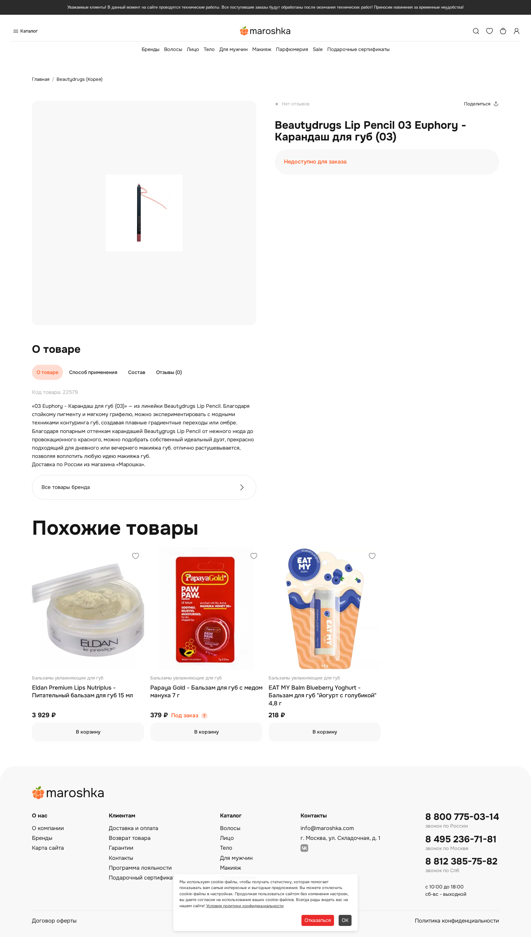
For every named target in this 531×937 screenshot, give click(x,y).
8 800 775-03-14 (462, 817)
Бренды (150, 49)
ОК (345, 920)
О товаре (47, 372)
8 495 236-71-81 (461, 839)
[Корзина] (503, 31)
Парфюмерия (292, 49)
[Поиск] (476, 31)
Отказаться (318, 920)
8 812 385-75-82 (461, 861)
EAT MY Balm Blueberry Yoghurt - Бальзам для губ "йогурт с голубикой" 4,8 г (322, 695)
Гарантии (121, 847)
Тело (209, 49)
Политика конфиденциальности (457, 920)
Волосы (173, 49)
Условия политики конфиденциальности (245, 905)
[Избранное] (489, 31)
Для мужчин (233, 49)
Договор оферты (54, 920)
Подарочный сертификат (142, 877)
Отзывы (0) (169, 372)
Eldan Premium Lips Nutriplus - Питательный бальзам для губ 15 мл (82, 691)
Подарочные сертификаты (358, 49)
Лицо (193, 49)
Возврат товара (130, 838)
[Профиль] (516, 31)
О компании (48, 828)
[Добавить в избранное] (135, 556)
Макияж (261, 49)
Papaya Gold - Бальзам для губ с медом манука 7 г (206, 691)
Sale (318, 49)
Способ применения (93, 372)
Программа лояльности (140, 867)
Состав (136, 372)
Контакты (121, 858)
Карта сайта (48, 847)
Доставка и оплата (133, 828)
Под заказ (184, 715)
